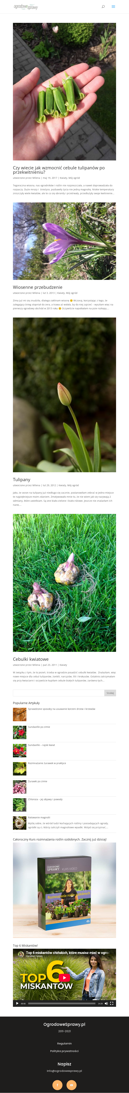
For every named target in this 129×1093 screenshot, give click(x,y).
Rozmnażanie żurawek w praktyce (47, 763)
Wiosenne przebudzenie (37, 287)
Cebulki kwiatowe (31, 659)
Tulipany (21, 479)
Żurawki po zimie (37, 781)
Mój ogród (74, 177)
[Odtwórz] (17, 1003)
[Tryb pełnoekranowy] (111, 1003)
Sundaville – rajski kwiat (41, 745)
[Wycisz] (106, 1003)
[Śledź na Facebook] (57, 1085)
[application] (64, 978)
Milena (36, 177)
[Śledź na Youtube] (72, 1085)
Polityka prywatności (64, 1051)
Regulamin (64, 1043)
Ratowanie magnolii (39, 817)
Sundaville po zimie (39, 726)
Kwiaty (63, 177)
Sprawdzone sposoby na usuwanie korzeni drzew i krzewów (61, 708)
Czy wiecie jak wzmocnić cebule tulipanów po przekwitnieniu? (59, 170)
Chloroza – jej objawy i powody (45, 799)
